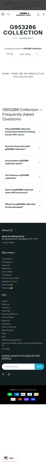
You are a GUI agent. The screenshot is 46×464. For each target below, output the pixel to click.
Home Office (7, 272)
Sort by (9, 53)
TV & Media (6, 275)
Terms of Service (9, 327)
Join (39, 366)
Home (15, 38)
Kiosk (4, 333)
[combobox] (27, 54)
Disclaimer (6, 324)
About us (5, 304)
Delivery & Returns (10, 314)
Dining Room (7, 262)
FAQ (3, 336)
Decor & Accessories (10, 278)
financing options (26, 183)
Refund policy (7, 330)
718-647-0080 (8, 242)
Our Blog (5, 349)
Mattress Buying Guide (11, 340)
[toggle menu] (3, 14)
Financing (6, 311)
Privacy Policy (7, 317)
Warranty (6, 320)
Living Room (7, 259)
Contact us (6, 307)
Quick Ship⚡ (7, 284)
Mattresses (6, 268)
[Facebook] (3, 374)
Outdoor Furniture (9, 281)
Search (4, 301)
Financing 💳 (7, 288)
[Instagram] (9, 374)
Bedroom (6, 265)
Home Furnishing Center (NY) (25, 390)
